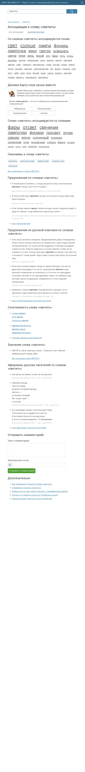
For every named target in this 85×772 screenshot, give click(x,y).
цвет (18, 64)
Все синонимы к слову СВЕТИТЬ (23, 171)
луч (48, 55)
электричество (41, 68)
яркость (20, 77)
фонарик (12, 60)
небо (16, 73)
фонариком (21, 325)
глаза (48, 64)
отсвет (30, 127)
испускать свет (27, 161)
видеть (58, 73)
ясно (28, 73)
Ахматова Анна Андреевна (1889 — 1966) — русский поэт (32, 423)
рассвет (19, 68)
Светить (16, 383)
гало (24, 146)
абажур (62, 142)
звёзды (11, 64)
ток (51, 68)
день (30, 56)
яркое (26, 137)
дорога (50, 60)
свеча (12, 55)
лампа (44, 45)
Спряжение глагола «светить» (26, 487)
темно (71, 64)
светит (58, 60)
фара (55, 55)
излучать (13, 161)
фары (14, 127)
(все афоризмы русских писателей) (29, 427)
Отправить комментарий (21, 470)
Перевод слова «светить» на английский (32, 498)
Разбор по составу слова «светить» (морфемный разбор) (40, 491)
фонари (37, 132)
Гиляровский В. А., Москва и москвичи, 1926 (27, 285)
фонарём (21, 332)
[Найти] (72, 11)
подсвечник (38, 142)
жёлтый (67, 73)
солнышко (20, 320)
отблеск (51, 142)
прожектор (31, 77)
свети (27, 374)
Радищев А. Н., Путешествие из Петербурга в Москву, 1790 (32, 296)
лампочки (17, 132)
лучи (26, 142)
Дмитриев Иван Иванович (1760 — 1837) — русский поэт (32, 378)
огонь (70, 55)
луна (22, 56)
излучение (44, 146)
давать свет (43, 161)
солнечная (14, 142)
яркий (40, 56)
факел (58, 68)
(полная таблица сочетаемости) (27, 338)
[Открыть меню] (81, 2)
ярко (33, 50)
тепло (11, 68)
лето (10, 73)
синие (11, 146)
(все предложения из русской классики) (31, 300)
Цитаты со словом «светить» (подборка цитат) (35, 495)
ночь (42, 60)
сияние (13, 137)
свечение (49, 127)
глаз (74, 68)
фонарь (61, 45)
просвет (53, 132)
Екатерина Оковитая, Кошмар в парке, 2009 (27, 203)
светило (28, 68)
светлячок (43, 77)
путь (62, 55)
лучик (68, 132)
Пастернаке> (46, 419)
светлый (67, 60)
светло (45, 50)
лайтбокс (32, 146)
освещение (33, 60)
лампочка (17, 50)
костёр (56, 64)
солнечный (41, 137)
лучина (71, 142)
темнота (27, 64)
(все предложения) (21, 223)
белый (36, 73)
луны (18, 146)
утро (22, 73)
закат (43, 73)
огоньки (56, 137)
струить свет (58, 161)
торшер (66, 68)
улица (50, 73)
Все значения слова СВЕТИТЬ (25, 358)
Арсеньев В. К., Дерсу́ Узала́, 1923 (23, 262)
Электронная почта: (18, 460)
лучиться (13, 166)
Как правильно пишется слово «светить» (32, 484)
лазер (64, 64)
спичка (11, 77)
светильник (38, 64)
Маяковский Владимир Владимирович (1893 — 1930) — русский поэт (35, 405)
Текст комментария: (18, 441)
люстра (22, 60)
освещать (61, 51)
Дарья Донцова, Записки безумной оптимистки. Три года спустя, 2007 (36, 191)
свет (12, 45)
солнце (27, 45)
